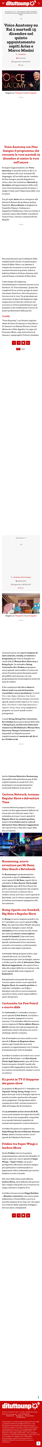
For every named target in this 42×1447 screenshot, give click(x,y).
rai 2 (23, 349)
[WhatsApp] (28, 343)
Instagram (32, 93)
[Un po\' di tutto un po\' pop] (21, 1406)
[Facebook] (14, 343)
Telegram (18, 93)
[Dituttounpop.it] (21, 3)
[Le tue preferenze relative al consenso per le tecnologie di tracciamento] (38, 1443)
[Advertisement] (21, 119)
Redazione (22, 54)
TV (15, 12)
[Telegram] (23, 343)
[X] (19, 343)
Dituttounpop (9, 12)
